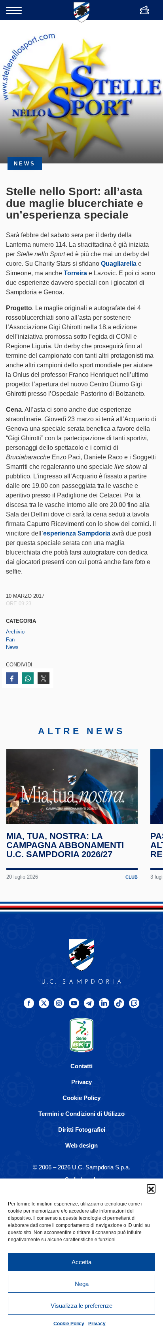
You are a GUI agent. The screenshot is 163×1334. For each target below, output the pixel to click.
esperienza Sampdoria (76, 533)
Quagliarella (118, 263)
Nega (82, 1283)
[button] (151, 1188)
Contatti (81, 1066)
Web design (81, 1145)
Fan (10, 640)
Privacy (97, 1323)
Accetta (81, 1262)
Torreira (75, 273)
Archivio (15, 632)
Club (131, 877)
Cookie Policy (68, 1323)
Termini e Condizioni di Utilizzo (81, 1113)
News (12, 647)
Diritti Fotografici (81, 1129)
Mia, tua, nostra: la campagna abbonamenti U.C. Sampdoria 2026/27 (65, 845)
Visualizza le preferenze (81, 1305)
